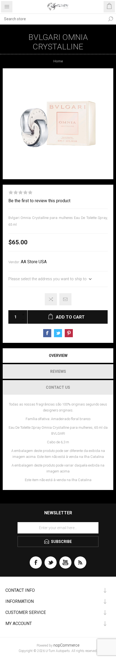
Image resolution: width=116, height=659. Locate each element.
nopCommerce (66, 645)
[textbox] (52, 18)
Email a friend (65, 299)
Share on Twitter (58, 333)
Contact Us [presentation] (58, 387)
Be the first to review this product (39, 200)
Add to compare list (51, 299)
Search (110, 18)
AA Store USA (34, 261)
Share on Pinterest (69, 333)
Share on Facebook (47, 333)
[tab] (58, 355)
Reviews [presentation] (58, 371)
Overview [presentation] (58, 355)
